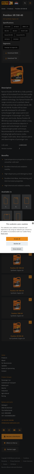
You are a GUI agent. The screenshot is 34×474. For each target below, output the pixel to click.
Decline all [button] (17, 244)
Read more (4, 234)
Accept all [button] (17, 239)
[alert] (17, 237)
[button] (17, 249)
